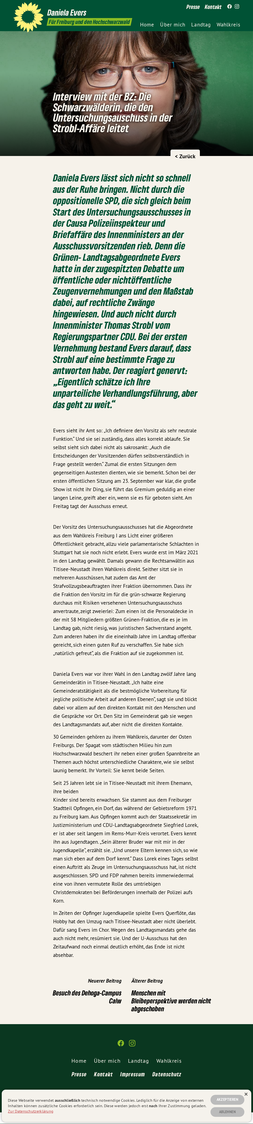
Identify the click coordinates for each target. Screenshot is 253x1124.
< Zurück (185, 156)
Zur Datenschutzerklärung (30, 1111)
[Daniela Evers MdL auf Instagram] (237, 7)
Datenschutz (166, 1074)
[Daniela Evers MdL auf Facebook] (229, 7)
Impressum (132, 1074)
